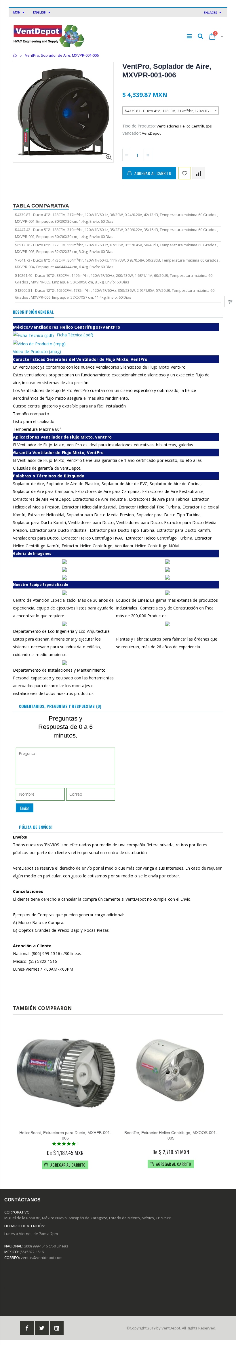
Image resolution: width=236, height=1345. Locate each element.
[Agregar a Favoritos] (184, 173)
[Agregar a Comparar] (199, 173)
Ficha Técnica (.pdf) (75, 335)
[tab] (33, 312)
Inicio (15, 55)
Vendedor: (131, 133)
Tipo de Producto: (139, 126)
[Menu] (189, 36)
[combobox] (170, 110)
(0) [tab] (60, 706)
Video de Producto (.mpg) (37, 351)
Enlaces (210, 12)
